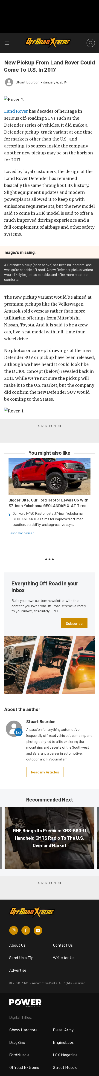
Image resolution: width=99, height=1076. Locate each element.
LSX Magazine (65, 1054)
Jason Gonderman (21, 533)
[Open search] (91, 43)
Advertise (17, 970)
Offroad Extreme (24, 1067)
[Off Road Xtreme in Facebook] (25, 930)
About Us (17, 945)
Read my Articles (45, 772)
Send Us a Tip (21, 957)
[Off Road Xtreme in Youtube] (38, 930)
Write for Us (63, 957)
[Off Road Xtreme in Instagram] (13, 930)
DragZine (17, 1042)
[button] (49, 99)
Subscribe (74, 623)
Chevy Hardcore (23, 1029)
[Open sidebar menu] (7, 43)
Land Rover (16, 111)
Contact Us (63, 945)
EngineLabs (63, 1042)
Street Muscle (65, 1067)
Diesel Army (63, 1029)
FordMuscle (19, 1054)
